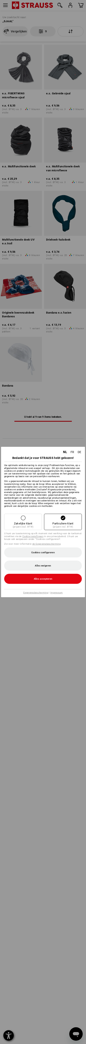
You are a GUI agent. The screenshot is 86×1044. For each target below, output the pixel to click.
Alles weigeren (43, 565)
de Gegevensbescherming (46, 544)
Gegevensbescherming (35, 592)
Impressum (56, 592)
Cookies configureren (43, 552)
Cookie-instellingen (32, 536)
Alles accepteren (43, 579)
